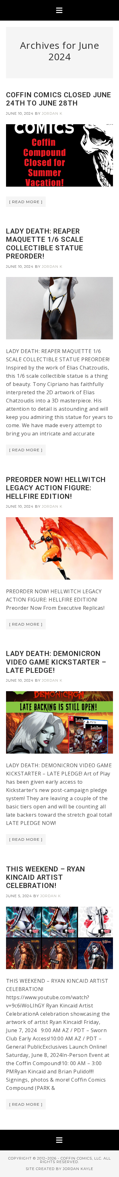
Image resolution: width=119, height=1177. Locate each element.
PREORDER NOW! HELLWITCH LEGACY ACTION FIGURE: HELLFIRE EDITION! (56, 488)
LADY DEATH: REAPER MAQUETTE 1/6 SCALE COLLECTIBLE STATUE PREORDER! (44, 243)
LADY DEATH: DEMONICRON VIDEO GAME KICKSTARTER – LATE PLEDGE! (56, 662)
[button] (59, 10)
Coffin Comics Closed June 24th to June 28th (58, 99)
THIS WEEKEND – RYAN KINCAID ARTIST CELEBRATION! (45, 877)
